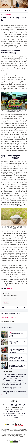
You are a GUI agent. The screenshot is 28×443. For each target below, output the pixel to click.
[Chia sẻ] (17, 307)
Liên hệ (2, 419)
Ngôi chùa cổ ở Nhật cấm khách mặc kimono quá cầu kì (13, 388)
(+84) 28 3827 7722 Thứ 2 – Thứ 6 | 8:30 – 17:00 (15, 415)
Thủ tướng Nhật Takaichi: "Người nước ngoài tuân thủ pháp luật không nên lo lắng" (16, 359)
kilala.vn (9, 288)
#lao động (6, 302)
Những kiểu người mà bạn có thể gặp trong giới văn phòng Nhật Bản (16, 335)
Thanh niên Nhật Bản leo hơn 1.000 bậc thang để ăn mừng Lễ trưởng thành (17, 351)
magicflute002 (16, 111)
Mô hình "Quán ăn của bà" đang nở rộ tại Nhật (17, 342)
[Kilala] (7, 10)
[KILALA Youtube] (12, 405)
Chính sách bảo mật (19, 419)
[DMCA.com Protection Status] (14, 442)
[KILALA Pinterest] (20, 405)
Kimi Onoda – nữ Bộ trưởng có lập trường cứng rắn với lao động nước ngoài (17, 367)
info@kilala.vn (15, 417)
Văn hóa (8, 15)
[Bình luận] (3, 307)
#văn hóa (6, 299)
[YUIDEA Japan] (9, 424)
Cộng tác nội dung (9, 419)
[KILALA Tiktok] (24, 405)
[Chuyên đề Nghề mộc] (14, 4)
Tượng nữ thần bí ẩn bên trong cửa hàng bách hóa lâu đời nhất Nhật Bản (15, 383)
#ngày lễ (12, 299)
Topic (2, 15)
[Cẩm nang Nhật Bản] (14, 401)
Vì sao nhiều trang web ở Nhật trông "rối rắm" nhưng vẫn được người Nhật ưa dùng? (15, 375)
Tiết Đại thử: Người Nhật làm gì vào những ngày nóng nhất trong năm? (13, 379)
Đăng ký (13, 317)
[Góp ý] (25, 307)
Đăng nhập (5, 317)
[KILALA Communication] (19, 424)
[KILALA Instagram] (16, 405)
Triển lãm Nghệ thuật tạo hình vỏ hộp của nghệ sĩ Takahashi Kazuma (15, 392)
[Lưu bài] (10, 307)
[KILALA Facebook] (4, 405)
